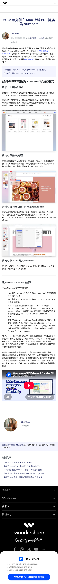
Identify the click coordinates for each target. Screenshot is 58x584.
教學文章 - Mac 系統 (37, 38)
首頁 (4, 445)
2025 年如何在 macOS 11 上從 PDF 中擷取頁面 (23, 470)
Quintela (15, 33)
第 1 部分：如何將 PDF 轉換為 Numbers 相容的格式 (25, 70)
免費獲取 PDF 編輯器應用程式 (29, 577)
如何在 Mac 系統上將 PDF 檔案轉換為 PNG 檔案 (23, 477)
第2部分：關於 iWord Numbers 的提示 (19, 73)
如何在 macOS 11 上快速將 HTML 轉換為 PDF (22, 466)
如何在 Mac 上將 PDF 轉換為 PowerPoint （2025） (24, 473)
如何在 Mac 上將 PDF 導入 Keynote (18, 462)
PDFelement (29, 59)
